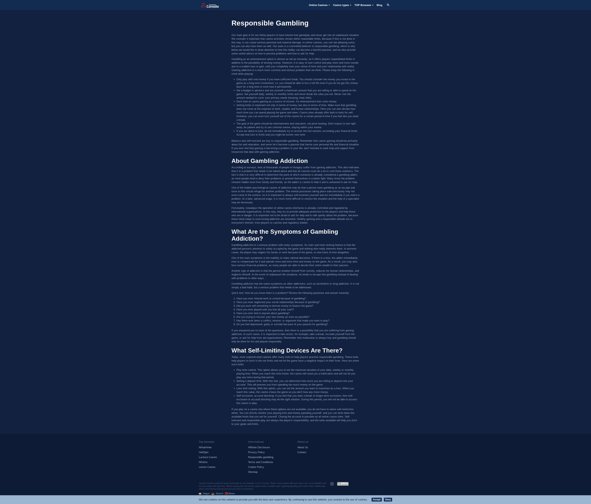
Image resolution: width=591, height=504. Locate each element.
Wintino (203, 462)
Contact (301, 452)
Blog (379, 5)
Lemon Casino (207, 467)
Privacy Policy (256, 452)
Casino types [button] (341, 5)
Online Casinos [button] (318, 5)
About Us (302, 447)
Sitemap (252, 472)
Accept (376, 499)
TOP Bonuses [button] (362, 5)
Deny (388, 499)
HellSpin (203, 452)
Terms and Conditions (260, 462)
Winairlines (205, 447)
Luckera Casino (208, 457)
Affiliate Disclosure (259, 447)
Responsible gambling (260, 457)
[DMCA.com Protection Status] (342, 483)
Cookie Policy (256, 467)
